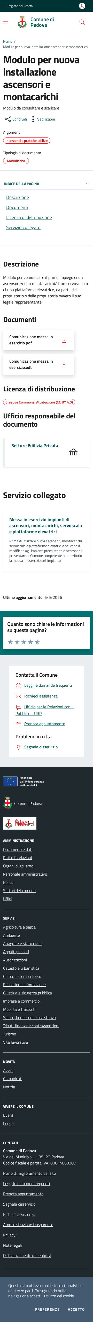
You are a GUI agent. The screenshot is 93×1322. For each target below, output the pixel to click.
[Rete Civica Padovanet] (46, 823)
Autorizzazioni (15, 960)
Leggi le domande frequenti (26, 1183)
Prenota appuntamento (23, 1194)
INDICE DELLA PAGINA (21, 183)
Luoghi (8, 1123)
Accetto (76, 1309)
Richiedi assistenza (19, 1214)
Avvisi (8, 1070)
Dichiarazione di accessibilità (27, 1255)
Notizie (9, 1087)
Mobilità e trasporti (19, 1009)
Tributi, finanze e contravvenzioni (31, 1026)
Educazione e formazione (24, 984)
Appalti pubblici (16, 952)
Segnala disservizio (19, 1204)
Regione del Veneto (20, 6)
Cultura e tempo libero (22, 976)
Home (7, 41)
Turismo (9, 1034)
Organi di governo (18, 866)
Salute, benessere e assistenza (29, 1017)
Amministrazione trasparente (28, 1225)
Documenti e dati (17, 849)
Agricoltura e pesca (19, 927)
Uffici (7, 899)
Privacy (9, 1235)
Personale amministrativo (25, 874)
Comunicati (12, 1079)
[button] (82, 22)
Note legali (12, 1245)
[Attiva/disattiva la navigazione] (6, 22)
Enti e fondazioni (17, 858)
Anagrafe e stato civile (22, 943)
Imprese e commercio (21, 1001)
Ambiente (11, 935)
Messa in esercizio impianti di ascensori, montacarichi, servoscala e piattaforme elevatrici (45, 525)
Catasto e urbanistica (21, 968)
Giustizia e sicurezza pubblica (27, 993)
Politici (8, 882)
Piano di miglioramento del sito (29, 1173)
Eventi (8, 1115)
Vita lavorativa (15, 1042)
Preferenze (47, 1309)
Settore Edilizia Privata (34, 445)
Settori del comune (19, 890)
